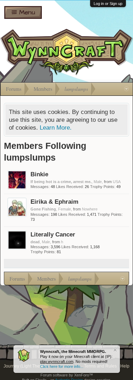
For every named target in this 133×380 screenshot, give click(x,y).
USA (117, 181)
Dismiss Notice (115, 350)
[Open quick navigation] (126, 89)
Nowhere (90, 209)
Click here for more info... (61, 366)
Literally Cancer (53, 234)
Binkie (39, 174)
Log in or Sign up (108, 3)
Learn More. (56, 127)
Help (124, 366)
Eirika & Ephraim (54, 201)
